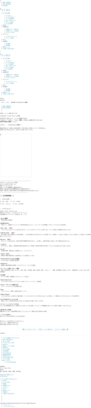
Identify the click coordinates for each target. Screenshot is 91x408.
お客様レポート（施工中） (12, 29)
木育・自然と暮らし (8, 339)
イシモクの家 (6, 382)
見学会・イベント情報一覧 (45, 329)
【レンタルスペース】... (30, 329)
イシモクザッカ (7, 352)
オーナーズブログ (10, 32)
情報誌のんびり (7, 355)
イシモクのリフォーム (11, 36)
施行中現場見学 (7, 107)
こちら (25, 214)
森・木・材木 (6, 341)
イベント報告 (6, 349)
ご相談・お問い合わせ (8, 48)
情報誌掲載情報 (7, 354)
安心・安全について (11, 20)
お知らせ (5, 344)
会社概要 (8, 43)
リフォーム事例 (10, 38)
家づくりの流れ (10, 22)
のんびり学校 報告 (8, 357)
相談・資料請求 (7, 106)
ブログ (4, 388)
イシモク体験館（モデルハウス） (11, 338)
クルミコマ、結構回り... (61, 329)
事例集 (4, 25)
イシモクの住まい (10, 17)
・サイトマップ (7, 405)
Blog (4, 39)
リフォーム (6, 387)
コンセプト (8, 15)
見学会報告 (6, 351)
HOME (4, 380)
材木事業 (8, 45)
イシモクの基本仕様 (11, 362)
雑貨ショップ (6, 47)
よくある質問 (9, 23)
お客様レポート (7, 385)
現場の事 (5, 347)
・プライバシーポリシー (9, 406)
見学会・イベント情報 (8, 346)
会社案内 (5, 392)
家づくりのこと (7, 360)
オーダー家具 (6, 359)
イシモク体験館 (10, 18)
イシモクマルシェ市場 (8, 342)
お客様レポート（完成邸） (12, 31)
